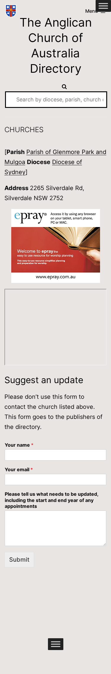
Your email (19, 469)
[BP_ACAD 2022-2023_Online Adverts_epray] (55, 245)
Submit (19, 559)
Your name (19, 445)
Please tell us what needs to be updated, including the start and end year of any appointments (51, 500)
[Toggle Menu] (103, 6)
